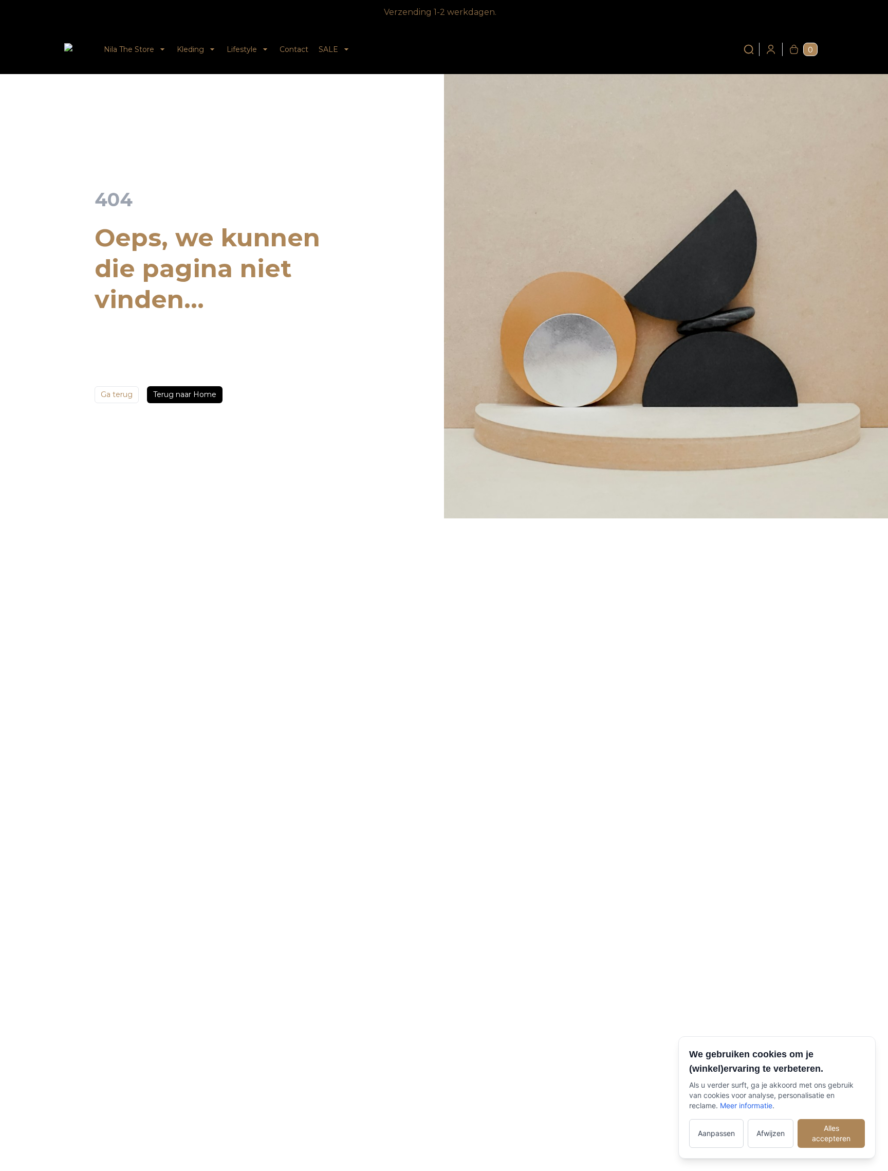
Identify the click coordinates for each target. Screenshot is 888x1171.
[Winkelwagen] (794, 49)
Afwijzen (770, 1133)
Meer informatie (746, 1105)
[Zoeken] (748, 49)
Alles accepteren (831, 1133)
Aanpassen (716, 1133)
